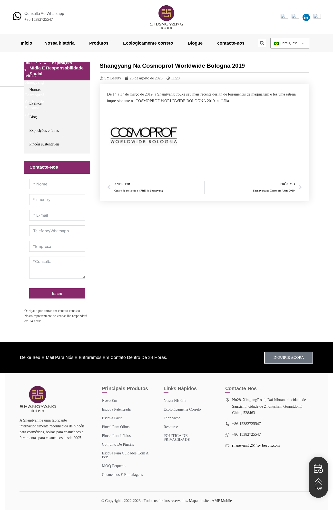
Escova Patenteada (116, 409)
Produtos (98, 43)
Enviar (57, 293)
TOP (318, 488)
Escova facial (112, 418)
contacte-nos (231, 43)
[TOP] (318, 481)
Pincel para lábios (116, 435)
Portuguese (288, 43)
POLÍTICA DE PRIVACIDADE (177, 437)
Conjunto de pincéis (118, 444)
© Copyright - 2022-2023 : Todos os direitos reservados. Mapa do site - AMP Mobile (166, 501)
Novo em (109, 400)
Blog (33, 117)
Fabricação (172, 418)
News (43, 62)
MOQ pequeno (114, 466)
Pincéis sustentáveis (44, 144)
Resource (171, 427)
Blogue (195, 43)
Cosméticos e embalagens (122, 474)
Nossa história (59, 43)
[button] (262, 43)
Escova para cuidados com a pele (125, 455)
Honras (34, 89)
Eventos (35, 103)
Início (26, 43)
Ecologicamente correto (148, 43)
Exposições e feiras (44, 130)
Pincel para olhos (115, 427)
